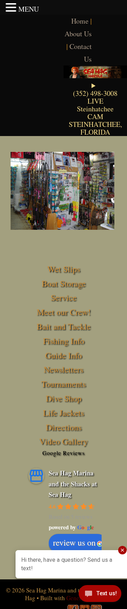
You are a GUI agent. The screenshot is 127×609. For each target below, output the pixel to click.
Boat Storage (64, 283)
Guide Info (63, 355)
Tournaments (63, 383)
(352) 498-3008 (95, 93)
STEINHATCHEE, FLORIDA (95, 128)
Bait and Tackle (64, 326)
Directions (63, 427)
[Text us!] (100, 595)
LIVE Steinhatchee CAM (95, 108)
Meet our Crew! (64, 312)
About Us (78, 33)
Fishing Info (63, 340)
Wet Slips (63, 269)
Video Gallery (63, 441)
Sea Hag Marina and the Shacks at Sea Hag (73, 483)
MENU (28, 9)
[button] (12, 7)
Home (80, 21)
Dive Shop (63, 398)
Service (64, 297)
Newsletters (63, 369)
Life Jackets (63, 412)
